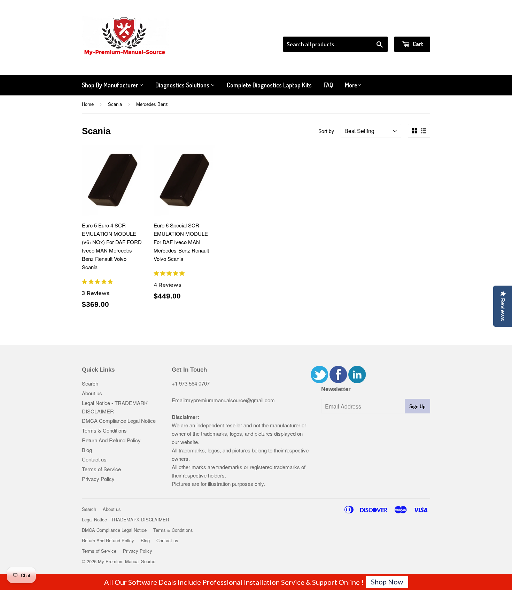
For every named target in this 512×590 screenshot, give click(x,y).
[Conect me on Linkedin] (357, 381)
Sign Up (417, 406)
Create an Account (410, 27)
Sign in (373, 27)
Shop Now (387, 581)
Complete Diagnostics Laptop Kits (269, 85)
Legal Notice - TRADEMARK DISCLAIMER (125, 519)
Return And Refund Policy (111, 440)
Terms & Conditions (104, 430)
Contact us (94, 459)
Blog (87, 449)
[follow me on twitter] (319, 381)
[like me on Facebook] (338, 381)
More (351, 85)
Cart (417, 43)
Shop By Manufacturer (110, 85)
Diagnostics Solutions (183, 85)
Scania (115, 104)
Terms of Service (101, 469)
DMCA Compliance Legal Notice (119, 420)
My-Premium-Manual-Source (126, 561)
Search (90, 383)
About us (92, 393)
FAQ (328, 85)
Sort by (326, 130)
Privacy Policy (98, 478)
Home (88, 104)
